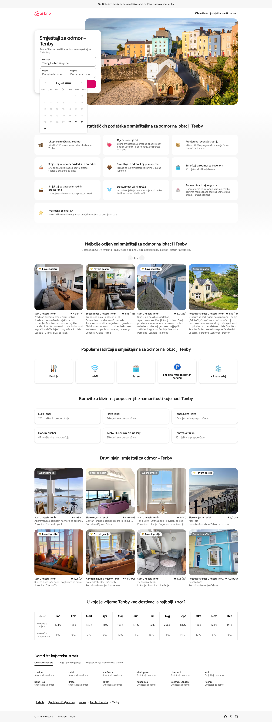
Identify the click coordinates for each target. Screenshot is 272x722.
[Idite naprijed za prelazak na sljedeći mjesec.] (82, 83)
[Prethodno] (130, 257)
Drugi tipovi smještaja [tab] (69, 662)
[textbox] (53, 74)
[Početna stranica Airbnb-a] (42, 13)
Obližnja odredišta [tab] (43, 662)
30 (82, 122)
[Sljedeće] (141, 257)
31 (45, 128)
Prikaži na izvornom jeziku (160, 4)
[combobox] (67, 63)
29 (76, 122)
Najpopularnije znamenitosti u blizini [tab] (104, 662)
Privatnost (62, 716)
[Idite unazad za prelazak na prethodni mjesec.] (45, 83)
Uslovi (73, 716)
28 (69, 122)
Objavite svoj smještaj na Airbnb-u (215, 13)
